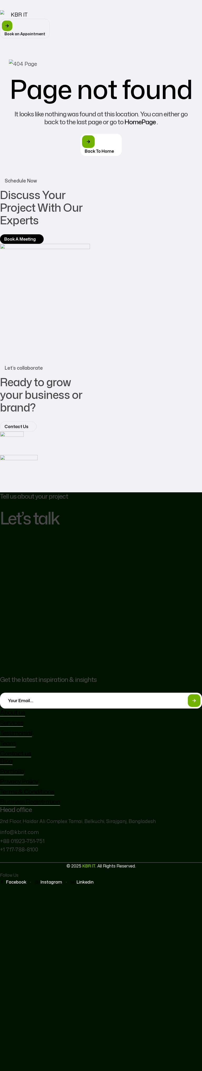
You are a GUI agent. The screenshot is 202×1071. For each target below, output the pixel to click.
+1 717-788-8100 (19, 849)
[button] (25, 28)
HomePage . (141, 121)
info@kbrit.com (19, 832)
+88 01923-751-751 (22, 841)
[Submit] (194, 700)
